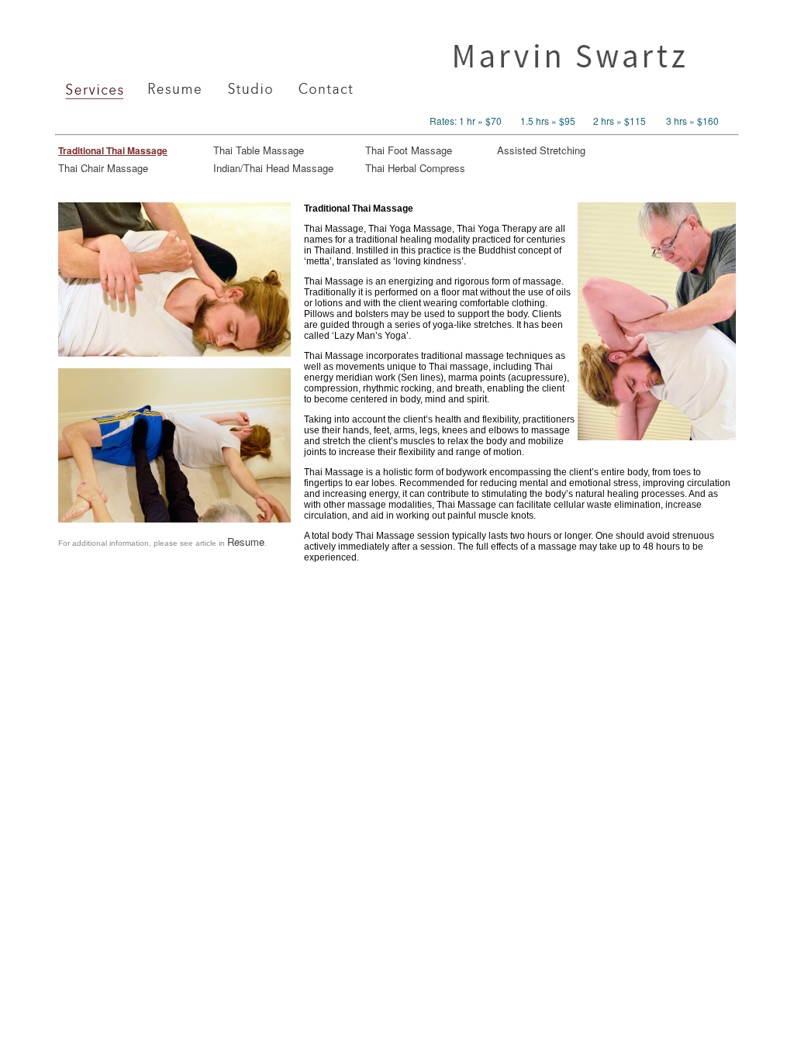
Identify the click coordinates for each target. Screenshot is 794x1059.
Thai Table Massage (258, 150)
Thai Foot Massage (408, 150)
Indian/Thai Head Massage (273, 167)
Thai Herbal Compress (415, 167)
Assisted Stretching (541, 150)
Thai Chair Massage (103, 167)
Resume (245, 541)
